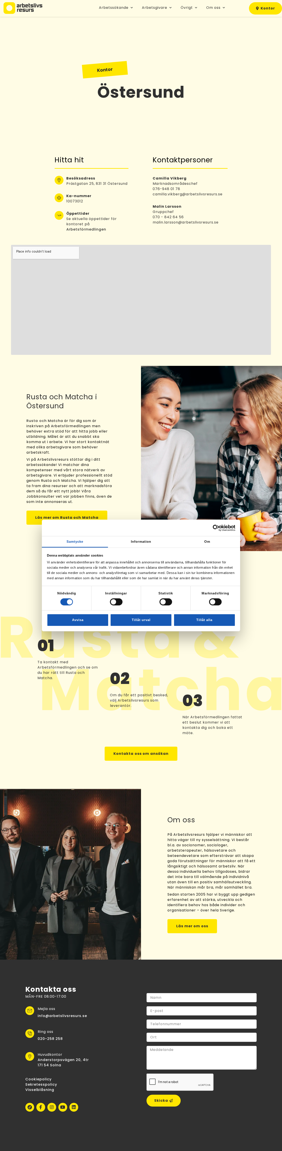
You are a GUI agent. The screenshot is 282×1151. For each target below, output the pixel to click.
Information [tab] (141, 541)
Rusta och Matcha (44, 420)
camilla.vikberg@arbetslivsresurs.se (188, 194)
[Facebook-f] (40, 1107)
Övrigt (187, 7)
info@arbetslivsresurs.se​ (62, 1015)
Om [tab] (207, 541)
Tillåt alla (204, 620)
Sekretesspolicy (41, 1084)
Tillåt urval (141, 620)
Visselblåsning (39, 1089)
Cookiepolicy (38, 1079)
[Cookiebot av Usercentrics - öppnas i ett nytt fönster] (216, 527)
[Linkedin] (73, 1107)
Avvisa (77, 620)
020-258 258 (50, 1038)
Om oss (213, 7)
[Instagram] (51, 1107)
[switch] (116, 601)
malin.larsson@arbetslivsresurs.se (186, 222)
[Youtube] (62, 1107)
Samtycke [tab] (75, 541)
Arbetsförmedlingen (86, 229)
